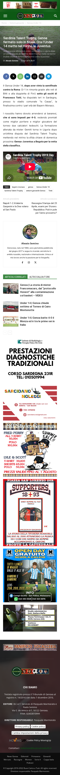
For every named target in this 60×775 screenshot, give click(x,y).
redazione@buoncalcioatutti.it (35, 748)
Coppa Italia (49, 759)
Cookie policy (38, 726)
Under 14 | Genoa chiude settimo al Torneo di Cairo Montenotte (35, 306)
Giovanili (47, 756)
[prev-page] (5, 333)
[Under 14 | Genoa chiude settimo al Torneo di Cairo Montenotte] (10, 306)
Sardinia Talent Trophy (13, 190)
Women (28, 759)
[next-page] (10, 333)
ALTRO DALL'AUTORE (39, 277)
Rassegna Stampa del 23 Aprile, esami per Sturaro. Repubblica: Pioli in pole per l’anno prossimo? (44, 208)
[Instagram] (30, 263)
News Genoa (12, 756)
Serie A (38, 759)
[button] (5, 16)
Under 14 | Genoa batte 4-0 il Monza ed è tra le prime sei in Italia (37, 321)
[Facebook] (6, 76)
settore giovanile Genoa (35, 190)
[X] (13, 76)
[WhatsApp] (20, 76)
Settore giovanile (17, 23)
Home (4, 23)
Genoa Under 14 (34, 23)
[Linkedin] (27, 76)
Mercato (7, 759)
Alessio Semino (12, 60)
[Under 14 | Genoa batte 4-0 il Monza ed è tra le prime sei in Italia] (10, 321)
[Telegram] (49, 76)
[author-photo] (30, 239)
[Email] (34, 76)
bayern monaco (18, 187)
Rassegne (18, 759)
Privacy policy (22, 726)
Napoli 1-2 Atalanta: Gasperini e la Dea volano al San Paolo (15, 206)
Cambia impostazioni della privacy (30, 732)
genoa (30, 187)
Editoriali (24, 756)
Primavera (35, 756)
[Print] (41, 76)
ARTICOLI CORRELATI (15, 277)
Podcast (30, 763)
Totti (50, 190)
